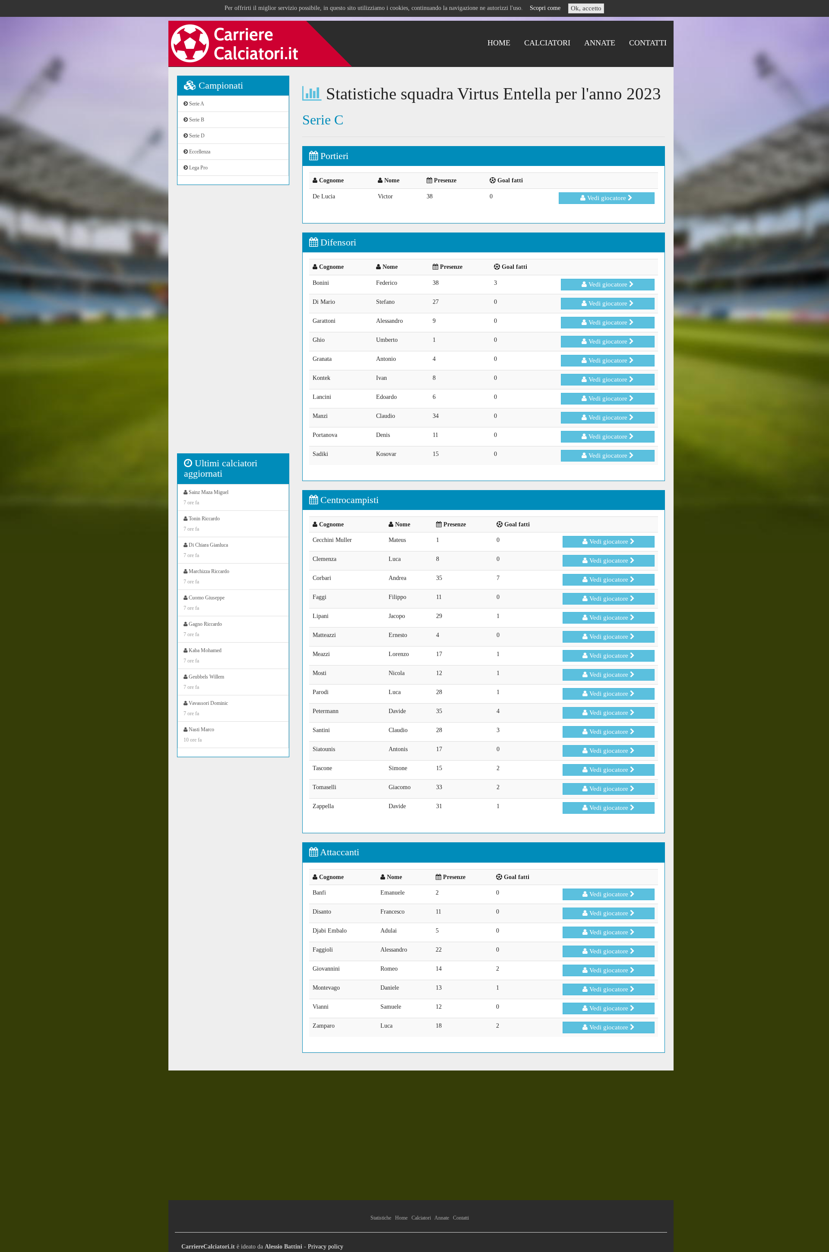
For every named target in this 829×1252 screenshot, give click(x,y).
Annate (599, 42)
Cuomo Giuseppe (204, 603)
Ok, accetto (586, 8)
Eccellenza (199, 152)
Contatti (648, 42)
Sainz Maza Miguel (206, 497)
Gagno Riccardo (203, 629)
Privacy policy (325, 1246)
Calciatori (547, 42)
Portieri (333, 155)
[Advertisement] (233, 323)
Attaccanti (338, 852)
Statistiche (380, 1218)
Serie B (196, 120)
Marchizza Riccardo (206, 576)
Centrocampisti (348, 499)
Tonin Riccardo (202, 524)
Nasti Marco (199, 734)
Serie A (196, 104)
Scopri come (545, 8)
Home (498, 42)
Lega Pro (198, 168)
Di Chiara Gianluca (206, 550)
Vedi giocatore (606, 197)
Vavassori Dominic (206, 708)
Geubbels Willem (204, 682)
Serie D (196, 136)
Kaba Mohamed (202, 655)
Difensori (337, 242)
